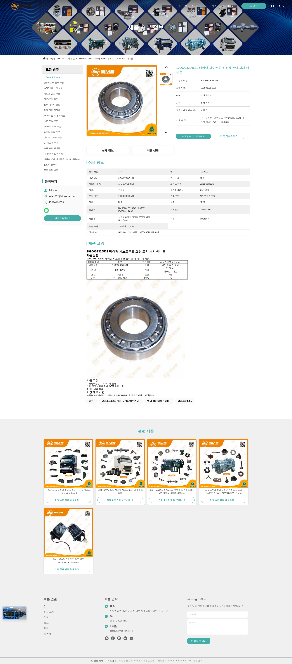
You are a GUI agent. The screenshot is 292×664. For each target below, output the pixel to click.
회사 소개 (191, 6)
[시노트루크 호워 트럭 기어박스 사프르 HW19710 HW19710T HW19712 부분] (223, 463)
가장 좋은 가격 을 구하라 (193, 136)
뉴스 (46, 622)
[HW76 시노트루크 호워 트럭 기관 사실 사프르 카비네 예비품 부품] (68, 463)
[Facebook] (113, 639)
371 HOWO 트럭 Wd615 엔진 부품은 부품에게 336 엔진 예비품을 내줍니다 (172, 491)
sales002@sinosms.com (62, 196)
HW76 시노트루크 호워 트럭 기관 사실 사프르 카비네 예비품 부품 (68, 491)
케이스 (47, 628)
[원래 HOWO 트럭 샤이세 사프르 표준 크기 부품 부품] (120, 463)
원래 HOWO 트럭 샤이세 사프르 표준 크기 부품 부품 (120, 491)
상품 (203, 6)
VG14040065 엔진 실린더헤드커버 (120, 401)
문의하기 (229, 6)
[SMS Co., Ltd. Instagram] (119, 639)
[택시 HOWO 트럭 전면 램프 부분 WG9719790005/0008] (68, 532)
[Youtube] (125, 639)
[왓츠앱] (46, 210)
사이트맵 (109, 660)
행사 (214, 6)
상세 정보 (108, 150)
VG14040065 (184, 401)
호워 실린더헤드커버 (158, 401)
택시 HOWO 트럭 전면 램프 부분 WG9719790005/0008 (68, 561)
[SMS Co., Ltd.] (21, 6)
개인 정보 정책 (96, 660)
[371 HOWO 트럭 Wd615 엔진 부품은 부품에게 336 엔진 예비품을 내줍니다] (171, 463)
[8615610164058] (131, 639)
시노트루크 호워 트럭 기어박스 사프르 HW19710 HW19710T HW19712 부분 (223, 491)
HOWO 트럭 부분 (66, 58)
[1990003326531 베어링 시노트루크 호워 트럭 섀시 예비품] (122, 100)
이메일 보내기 (198, 641)
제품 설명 (153, 150)
